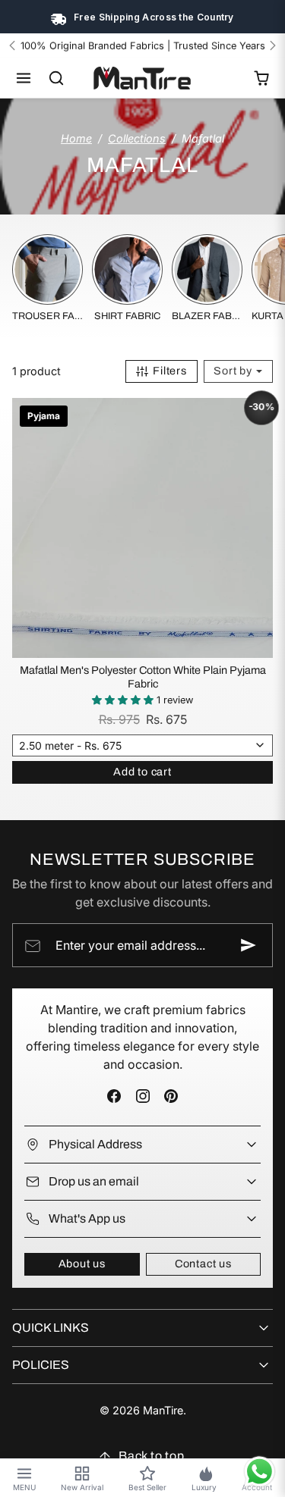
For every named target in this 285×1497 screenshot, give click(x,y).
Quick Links (50, 1327)
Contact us (203, 1263)
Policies (40, 1364)
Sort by (234, 371)
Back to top (152, 1455)
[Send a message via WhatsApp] (259, 1471)
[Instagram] (142, 1096)
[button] (24, 78)
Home (76, 138)
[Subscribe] (248, 945)
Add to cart (142, 772)
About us (82, 1263)
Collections (137, 138)
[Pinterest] (171, 1096)
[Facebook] (114, 1096)
